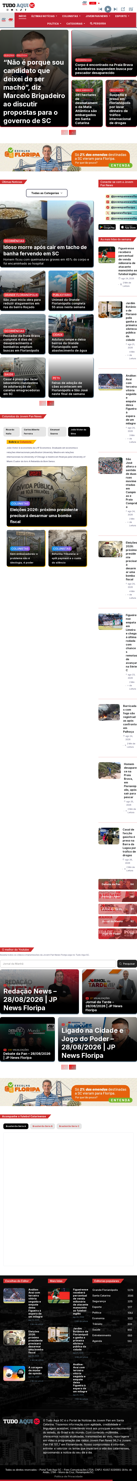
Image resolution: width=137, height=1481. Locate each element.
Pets (56, 378)
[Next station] (100, 9)
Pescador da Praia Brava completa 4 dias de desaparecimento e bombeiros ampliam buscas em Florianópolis (21, 343)
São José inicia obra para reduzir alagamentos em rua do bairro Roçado (22, 303)
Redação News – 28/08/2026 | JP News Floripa (30, 999)
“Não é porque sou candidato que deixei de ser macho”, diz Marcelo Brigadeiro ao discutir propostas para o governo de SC (34, 91)
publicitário (62, 295)
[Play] (108, 9)
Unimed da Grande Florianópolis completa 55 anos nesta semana (68, 303)
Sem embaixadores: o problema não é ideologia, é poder (24, 558)
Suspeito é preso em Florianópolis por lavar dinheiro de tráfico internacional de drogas (120, 109)
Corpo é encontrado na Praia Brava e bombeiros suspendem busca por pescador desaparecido (104, 69)
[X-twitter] (17, 10)
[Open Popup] (122, 9)
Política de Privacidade (68, 1476)
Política (22, 55)
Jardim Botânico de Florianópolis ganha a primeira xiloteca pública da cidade (131, 321)
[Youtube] (12, 10)
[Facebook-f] (26, 10)
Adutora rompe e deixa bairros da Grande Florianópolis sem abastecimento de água (69, 345)
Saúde (9, 374)
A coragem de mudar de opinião (35, 1370)
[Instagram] (8, 10)
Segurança (117, 90)
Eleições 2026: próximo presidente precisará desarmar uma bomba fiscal (44, 515)
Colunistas (20, 503)
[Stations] (131, 9)
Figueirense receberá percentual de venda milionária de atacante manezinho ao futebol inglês (80, 1301)
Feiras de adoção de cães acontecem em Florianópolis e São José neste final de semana (70, 388)
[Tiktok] (21, 10)
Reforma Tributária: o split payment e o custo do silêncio (66, 558)
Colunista (25, 441)
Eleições (9, 55)
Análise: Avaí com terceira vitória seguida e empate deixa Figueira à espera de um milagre (35, 1303)
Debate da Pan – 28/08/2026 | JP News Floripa (26, 1056)
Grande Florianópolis (21, 295)
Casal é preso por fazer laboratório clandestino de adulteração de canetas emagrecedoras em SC (21, 386)
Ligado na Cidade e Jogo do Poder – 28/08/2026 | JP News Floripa (92, 1042)
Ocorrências (83, 60)
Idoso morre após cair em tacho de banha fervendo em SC (45, 250)
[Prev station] (115, 9)
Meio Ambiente (84, 90)
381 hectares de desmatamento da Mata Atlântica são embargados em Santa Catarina (86, 109)
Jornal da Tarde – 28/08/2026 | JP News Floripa (104, 1006)
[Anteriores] (64, 132)
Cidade (58, 334)
